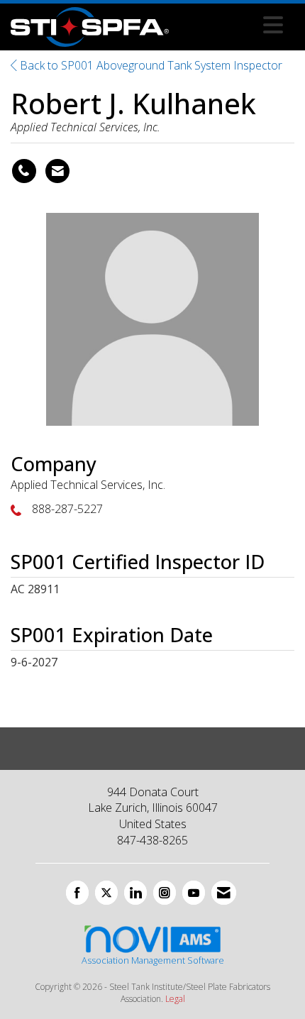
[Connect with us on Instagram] (164, 893)
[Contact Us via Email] (223, 893)
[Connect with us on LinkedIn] (135, 893)
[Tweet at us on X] (106, 893)
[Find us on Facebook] (77, 893)
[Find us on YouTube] (193, 893)
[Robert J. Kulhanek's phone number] (24, 171)
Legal (175, 999)
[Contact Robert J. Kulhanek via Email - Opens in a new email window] (57, 171)
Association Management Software (153, 960)
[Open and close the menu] (230, 25)
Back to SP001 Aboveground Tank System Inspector (149, 65)
